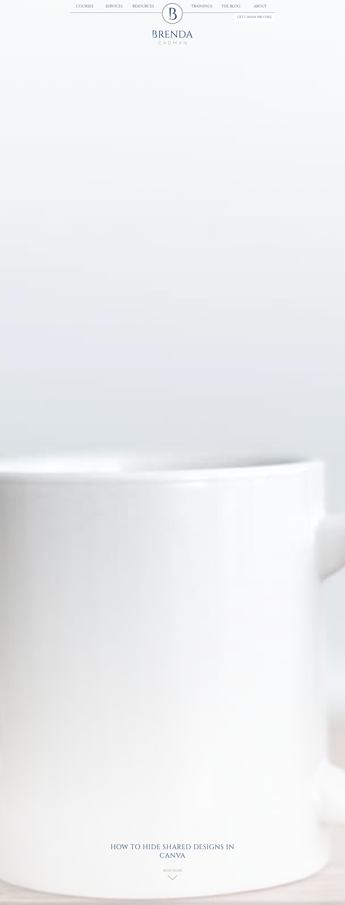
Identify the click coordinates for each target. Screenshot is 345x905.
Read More (172, 871)
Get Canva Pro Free (254, 17)
